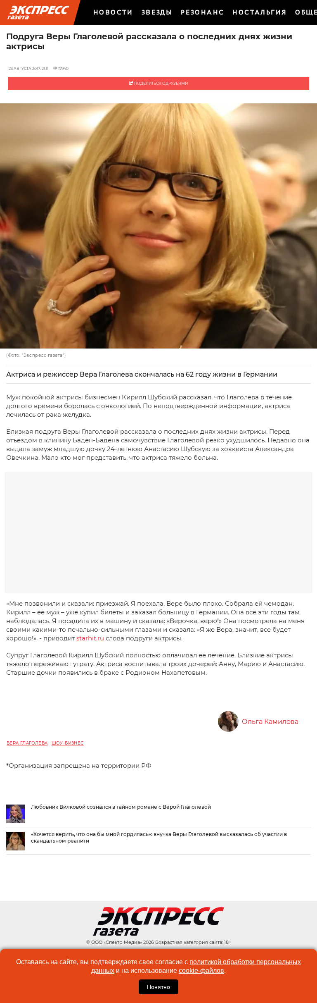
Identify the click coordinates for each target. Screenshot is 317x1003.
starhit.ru (90, 638)
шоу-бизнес (68, 743)
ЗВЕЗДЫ (157, 12)
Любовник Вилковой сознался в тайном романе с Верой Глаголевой (121, 807)
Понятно (158, 987)
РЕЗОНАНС (202, 12)
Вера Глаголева (27, 743)
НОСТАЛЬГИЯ (259, 12)
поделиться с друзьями (160, 83)
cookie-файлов (201, 970)
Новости (113, 12)
